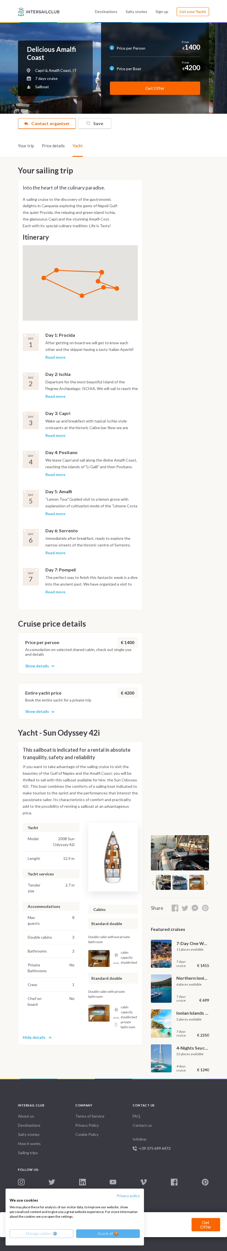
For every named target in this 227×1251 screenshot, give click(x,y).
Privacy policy (128, 1195)
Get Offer (154, 88)
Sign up (162, 11)
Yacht (78, 145)
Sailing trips (28, 1152)
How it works (29, 1143)
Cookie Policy (87, 1134)
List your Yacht (193, 11)
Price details (53, 145)
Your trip (26, 145)
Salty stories (136, 11)
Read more (55, 357)
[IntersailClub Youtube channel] (113, 1182)
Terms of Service (89, 1116)
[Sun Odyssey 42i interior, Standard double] (99, 958)
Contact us (142, 1125)
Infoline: (152, 1144)
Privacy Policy (87, 1125)
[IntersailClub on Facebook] (174, 1182)
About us (26, 1116)
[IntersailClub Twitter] (51, 1182)
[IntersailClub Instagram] (21, 1182)
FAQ (136, 1116)
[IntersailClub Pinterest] (205, 1182)
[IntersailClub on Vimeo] (143, 1182)
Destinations (106, 11)
